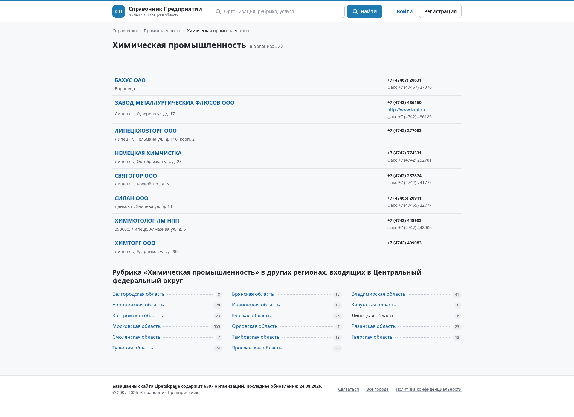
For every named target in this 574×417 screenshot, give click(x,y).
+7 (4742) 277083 (404, 130)
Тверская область (372, 337)
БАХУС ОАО (130, 80)
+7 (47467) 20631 (404, 80)
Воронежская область (138, 304)
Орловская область (255, 326)
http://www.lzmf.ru (406, 109)
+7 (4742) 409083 (404, 243)
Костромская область (137, 315)
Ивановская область (256, 304)
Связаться (348, 389)
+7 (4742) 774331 (404, 153)
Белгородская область (138, 294)
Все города (377, 389)
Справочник (125, 30)
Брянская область (253, 294)
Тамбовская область (256, 337)
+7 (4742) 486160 (404, 102)
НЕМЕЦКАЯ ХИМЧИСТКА (148, 153)
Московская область (136, 326)
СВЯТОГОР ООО (136, 175)
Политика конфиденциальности (429, 389)
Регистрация (440, 11)
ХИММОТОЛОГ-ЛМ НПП (147, 220)
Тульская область (132, 347)
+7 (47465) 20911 (404, 198)
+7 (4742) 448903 (404, 220)
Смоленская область (136, 337)
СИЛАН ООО (131, 198)
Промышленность (162, 30)
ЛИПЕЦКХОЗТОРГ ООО (146, 130)
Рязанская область (374, 326)
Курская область (251, 315)
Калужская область (374, 304)
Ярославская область (257, 347)
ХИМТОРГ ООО (135, 242)
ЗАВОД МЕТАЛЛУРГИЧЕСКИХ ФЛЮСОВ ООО (174, 102)
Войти (405, 11)
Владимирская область (379, 294)
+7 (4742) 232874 (404, 175)
